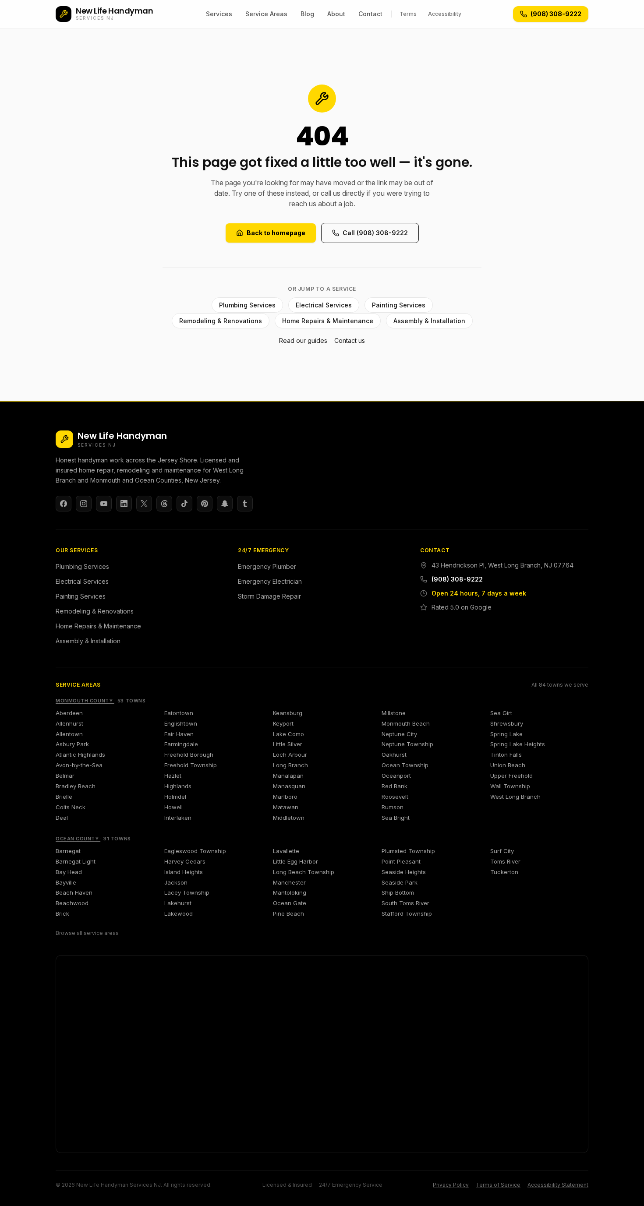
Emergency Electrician (270, 581)
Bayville (66, 882)
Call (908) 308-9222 (375, 232)
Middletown (288, 817)
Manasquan (289, 786)
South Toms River (405, 902)
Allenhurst (69, 723)
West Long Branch (515, 796)
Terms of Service (498, 1184)
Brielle (64, 796)
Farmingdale (181, 744)
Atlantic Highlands (80, 754)
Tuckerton (504, 871)
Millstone (394, 712)
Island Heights (183, 871)
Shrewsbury (506, 723)
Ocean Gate (289, 902)
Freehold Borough (188, 754)
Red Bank (394, 786)
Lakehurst (177, 902)
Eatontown (178, 712)
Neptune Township (407, 744)
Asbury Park (72, 744)
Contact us (349, 340)
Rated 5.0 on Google (462, 607)
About (336, 14)
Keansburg (287, 712)
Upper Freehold (511, 775)
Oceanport (396, 775)
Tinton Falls (506, 754)
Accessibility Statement (557, 1184)
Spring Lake (506, 733)
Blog (307, 14)
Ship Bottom (398, 892)
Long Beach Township (303, 871)
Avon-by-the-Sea (79, 765)
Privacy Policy (451, 1184)
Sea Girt (501, 712)
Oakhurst (394, 754)
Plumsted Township (408, 850)
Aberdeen (69, 712)
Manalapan (288, 775)
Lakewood (178, 913)
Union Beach (507, 765)
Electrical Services (324, 305)
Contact (370, 14)
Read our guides (303, 340)
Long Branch (290, 765)
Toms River (505, 861)
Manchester (289, 882)
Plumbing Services (247, 305)
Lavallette (286, 850)
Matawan (285, 807)
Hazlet (172, 775)
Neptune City (399, 733)
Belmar (65, 775)
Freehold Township (190, 765)
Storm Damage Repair (269, 596)
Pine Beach (288, 913)
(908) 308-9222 (457, 579)
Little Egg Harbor (295, 861)
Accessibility (444, 14)
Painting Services (398, 305)
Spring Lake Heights (517, 744)
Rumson (392, 807)
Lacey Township (186, 892)
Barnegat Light (76, 861)
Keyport (283, 723)
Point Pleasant (401, 861)
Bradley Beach (76, 786)
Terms (408, 14)
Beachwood (72, 902)
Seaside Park (400, 882)
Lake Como (288, 733)
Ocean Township (405, 765)
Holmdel (175, 796)
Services (219, 14)
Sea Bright (396, 817)
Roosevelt (395, 796)
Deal (62, 817)
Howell (173, 807)
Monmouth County (85, 701)
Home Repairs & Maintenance (327, 320)
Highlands (177, 786)
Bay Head (69, 871)
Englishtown (180, 723)
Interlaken (177, 817)
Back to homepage (276, 232)
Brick (62, 913)
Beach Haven (74, 892)
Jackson (176, 882)
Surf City (502, 850)
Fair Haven (179, 733)
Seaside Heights (404, 871)
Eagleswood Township (195, 850)
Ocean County (78, 839)
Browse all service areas (87, 933)
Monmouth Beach (406, 723)
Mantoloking (289, 892)
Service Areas (266, 14)
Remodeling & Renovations (220, 320)
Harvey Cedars (184, 861)
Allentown (69, 733)
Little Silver (287, 744)
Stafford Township (407, 913)
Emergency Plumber (267, 566)
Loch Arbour (290, 754)
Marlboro (285, 796)
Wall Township (510, 786)
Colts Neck (70, 807)
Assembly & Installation (429, 320)
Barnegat (68, 850)
